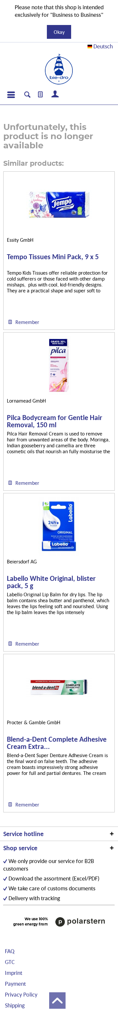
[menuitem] (10, 94)
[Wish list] (40, 94)
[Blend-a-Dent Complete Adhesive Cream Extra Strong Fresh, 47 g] (59, 687)
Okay (59, 32)
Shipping (15, 1005)
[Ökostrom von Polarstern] (59, 921)
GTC (10, 962)
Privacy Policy (21, 994)
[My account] (55, 94)
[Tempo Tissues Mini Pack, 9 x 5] (59, 204)
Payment (15, 983)
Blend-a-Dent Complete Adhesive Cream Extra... (57, 743)
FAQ (9, 951)
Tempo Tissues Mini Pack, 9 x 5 (53, 257)
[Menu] (10, 94)
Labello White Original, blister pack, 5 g (51, 582)
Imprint (13, 973)
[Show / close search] (27, 95)
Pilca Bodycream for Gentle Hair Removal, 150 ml (54, 421)
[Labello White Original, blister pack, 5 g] (59, 526)
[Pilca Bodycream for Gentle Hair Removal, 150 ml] (59, 365)
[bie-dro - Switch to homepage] (59, 69)
